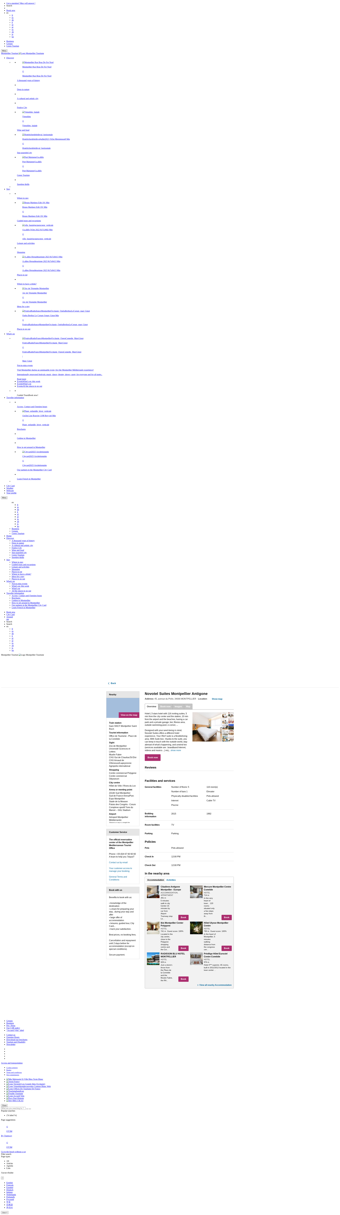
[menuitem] (175, 123)
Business (10, 41)
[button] (172, 122)
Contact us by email (118, 862)
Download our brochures (16, 1039)
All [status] (7, 1161)
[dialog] (170, 1198)
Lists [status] (8, 1168)
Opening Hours (12, 1037)
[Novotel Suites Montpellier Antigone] (207, 727)
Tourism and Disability (16, 1042)
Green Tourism (12, 46)
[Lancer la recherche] (27, 1108)
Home (9, 536)
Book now (153, 757)
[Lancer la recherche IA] (30, 1108)
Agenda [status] (9, 1166)
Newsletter (10, 1044)
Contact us (10, 1035)
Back (113, 683)
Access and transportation (12, 1063)
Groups (9, 44)
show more (176, 750)
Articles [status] (9, 1163)
